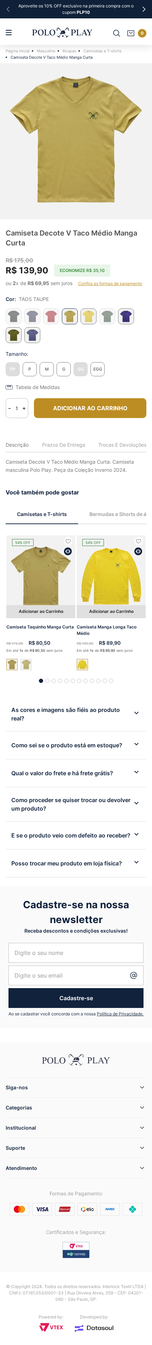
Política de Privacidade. (120, 1013)
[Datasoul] (94, 1328)
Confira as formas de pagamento (110, 283)
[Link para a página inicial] (19, 51)
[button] (13, 369)
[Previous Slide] (8, 9)
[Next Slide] (143, 9)
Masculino (46, 50)
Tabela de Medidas (38, 387)
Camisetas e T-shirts (102, 50)
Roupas (69, 50)
